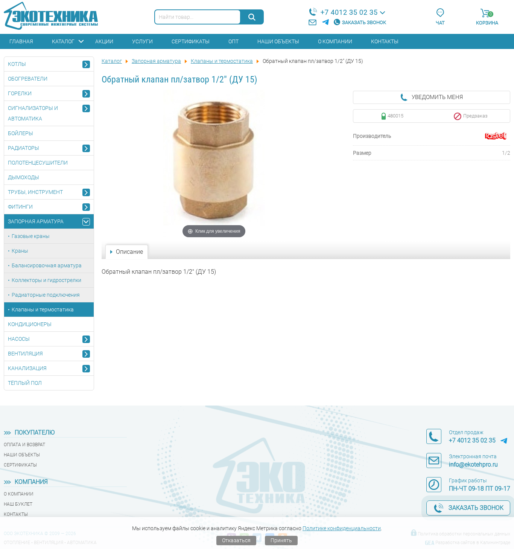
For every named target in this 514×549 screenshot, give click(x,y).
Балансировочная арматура (47, 265)
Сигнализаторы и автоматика (33, 113)
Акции (104, 41)
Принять (281, 540)
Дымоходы (23, 177)
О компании (335, 41)
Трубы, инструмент (35, 192)
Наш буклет (18, 504)
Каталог (63, 41)
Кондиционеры (30, 324)
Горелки (20, 93)
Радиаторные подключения (46, 295)
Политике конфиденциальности (342, 528)
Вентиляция (25, 354)
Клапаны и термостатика (43, 310)
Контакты (384, 41)
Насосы (19, 339)
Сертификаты (191, 41)
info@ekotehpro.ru (473, 464)
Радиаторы (23, 148)
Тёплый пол (25, 383)
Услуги (142, 41)
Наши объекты (278, 41)
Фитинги (20, 207)
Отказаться (236, 540)
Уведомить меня (437, 97)
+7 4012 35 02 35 (349, 12)
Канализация (27, 368)
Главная (21, 41)
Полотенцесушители (38, 163)
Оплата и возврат (24, 444)
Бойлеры (20, 133)
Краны (20, 251)
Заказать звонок (364, 22)
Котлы (17, 64)
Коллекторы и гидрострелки (46, 280)
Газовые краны (31, 236)
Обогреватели (27, 79)
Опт (233, 41)
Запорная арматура (36, 221)
